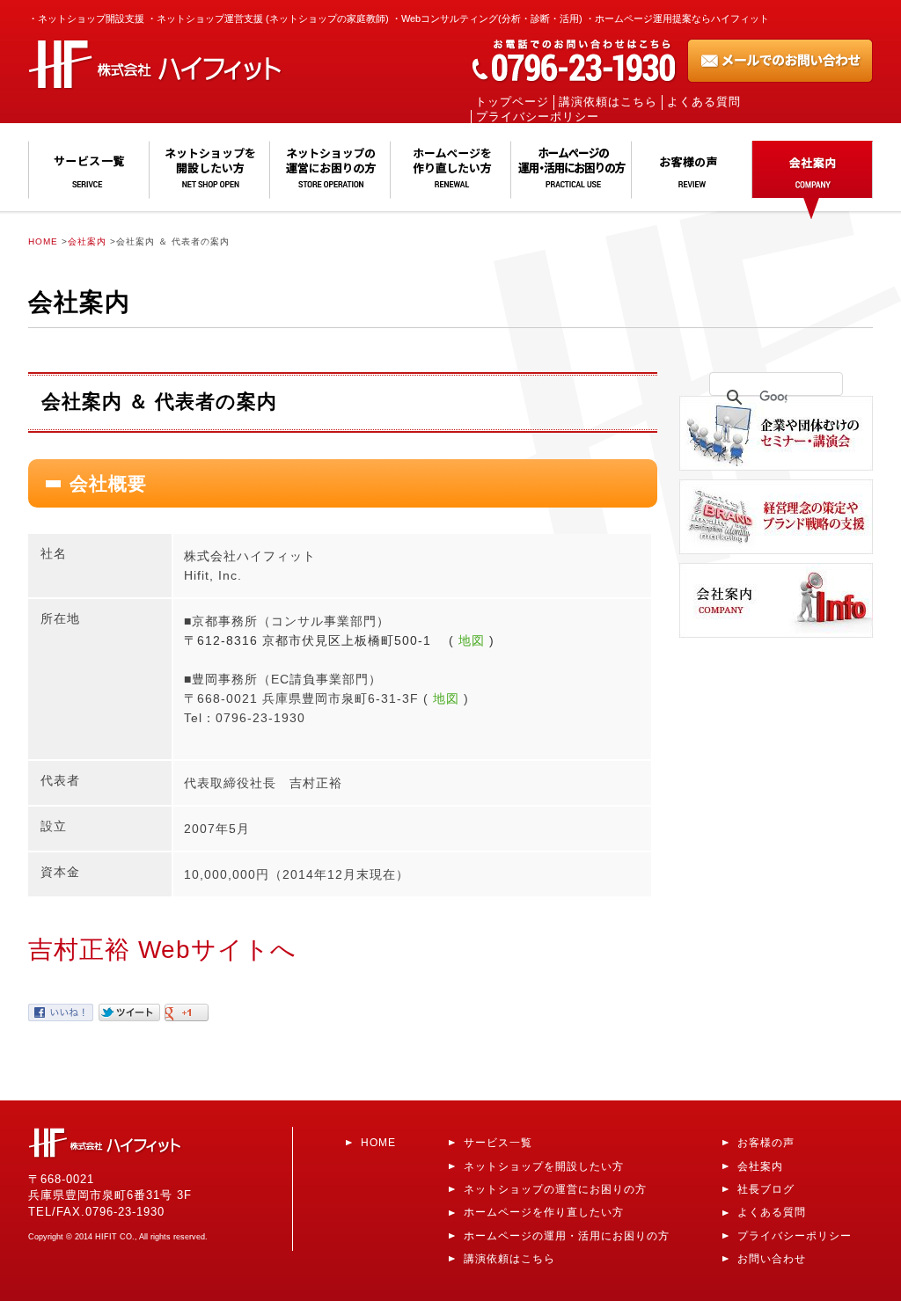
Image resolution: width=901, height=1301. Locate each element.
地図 (471, 640)
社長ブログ (766, 1189)
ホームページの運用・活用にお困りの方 (567, 1235)
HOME (43, 241)
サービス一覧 (498, 1142)
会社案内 (87, 241)
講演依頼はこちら (608, 102)
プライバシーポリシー (537, 117)
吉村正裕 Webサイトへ (162, 949)
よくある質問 (704, 102)
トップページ (512, 102)
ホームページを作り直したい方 (544, 1211)
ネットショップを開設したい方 (544, 1166)
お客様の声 (766, 1142)
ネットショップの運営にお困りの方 (555, 1189)
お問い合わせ (771, 1258)
